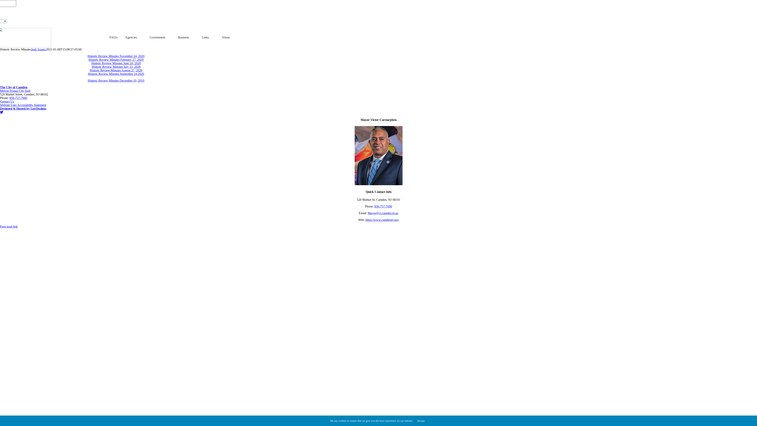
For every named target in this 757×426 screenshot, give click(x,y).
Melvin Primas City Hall (15, 90)
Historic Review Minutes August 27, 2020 (116, 70)
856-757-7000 (18, 98)
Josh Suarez (38, 49)
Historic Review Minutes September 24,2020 (116, 74)
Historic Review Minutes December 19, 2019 (116, 80)
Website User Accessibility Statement (23, 105)
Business (183, 37)
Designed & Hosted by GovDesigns (23, 108)
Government (157, 37)
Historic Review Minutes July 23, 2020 (116, 66)
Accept (421, 420)
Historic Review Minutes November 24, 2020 (116, 56)
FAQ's (113, 37)
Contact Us (7, 101)
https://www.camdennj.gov (382, 219)
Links (205, 37)
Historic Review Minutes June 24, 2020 (116, 63)
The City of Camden (13, 87)
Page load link (9, 226)
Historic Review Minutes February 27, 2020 (116, 59)
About (226, 37)
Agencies (131, 37)
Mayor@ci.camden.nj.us (383, 213)
